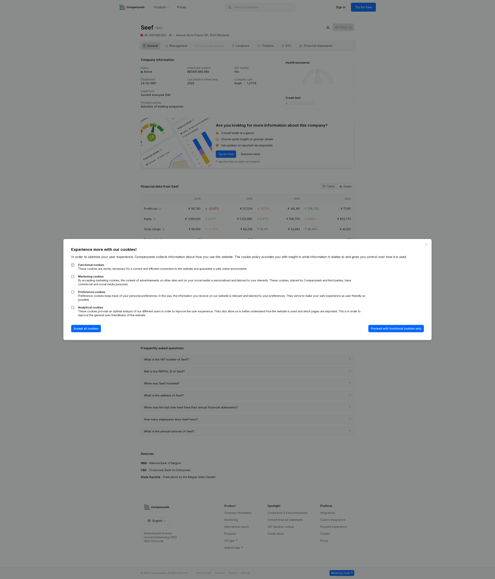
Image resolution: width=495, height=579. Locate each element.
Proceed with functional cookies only (396, 328)
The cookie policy (247, 257)
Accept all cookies (86, 328)
